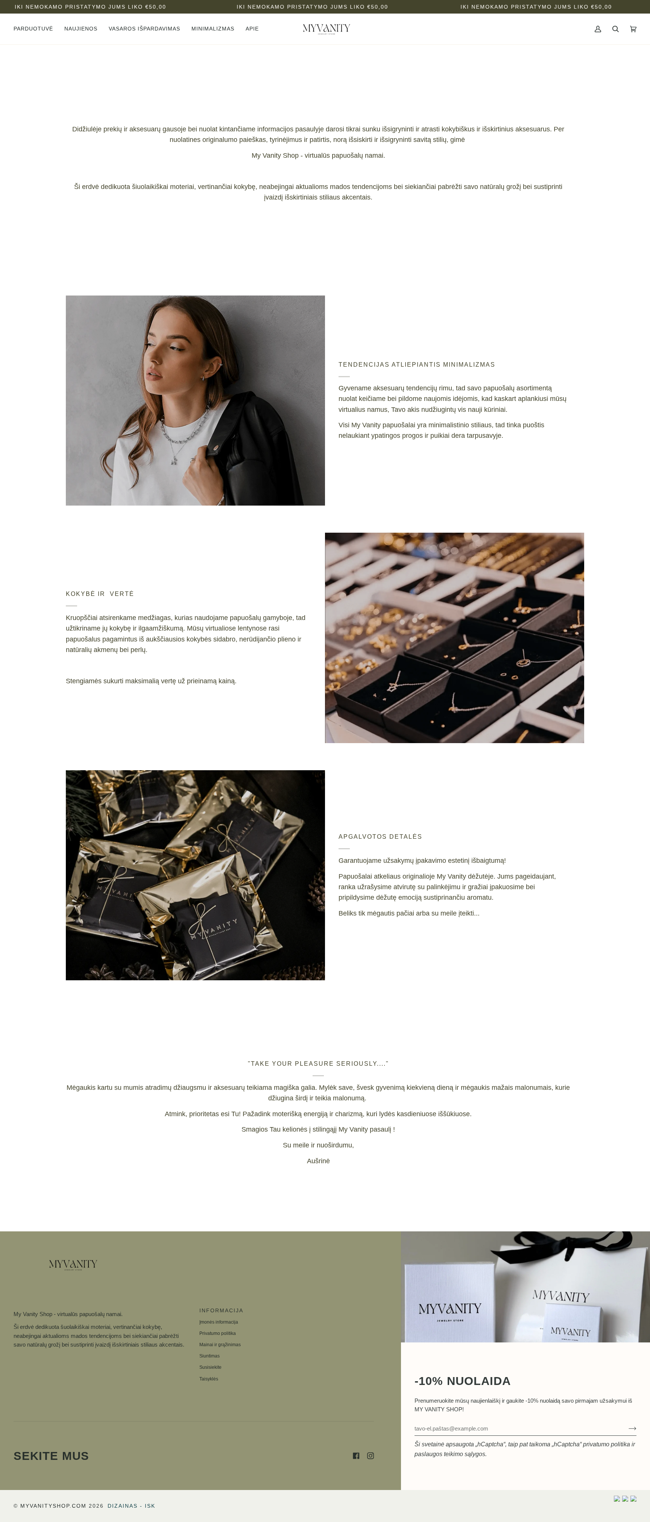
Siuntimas (209, 1356)
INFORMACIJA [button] (221, 1310)
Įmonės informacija (218, 1322)
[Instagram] (370, 1455)
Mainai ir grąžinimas (220, 1344)
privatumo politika (606, 1444)
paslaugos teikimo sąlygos (450, 1454)
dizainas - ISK (131, 1506)
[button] (36, 29)
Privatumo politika (217, 1333)
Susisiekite (210, 1367)
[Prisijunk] (626, 1429)
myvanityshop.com (53, 1506)
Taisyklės (208, 1379)
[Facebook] (356, 1455)
